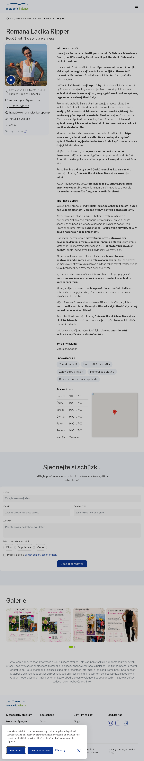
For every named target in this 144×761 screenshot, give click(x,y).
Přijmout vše (16, 750)
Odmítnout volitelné (40, 750)
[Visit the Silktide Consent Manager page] (78, 750)
